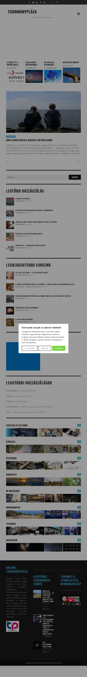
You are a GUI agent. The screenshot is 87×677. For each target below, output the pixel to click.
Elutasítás (44, 348)
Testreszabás (29, 348)
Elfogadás (59, 348)
